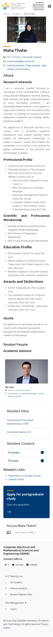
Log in (13, 609)
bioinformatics (22, 69)
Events (14, 461)
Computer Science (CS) (19, 432)
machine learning (15, 65)
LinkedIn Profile (16, 479)
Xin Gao (9, 387)
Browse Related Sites (21, 594)
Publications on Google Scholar (24, 475)
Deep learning (33, 65)
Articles (14, 452)
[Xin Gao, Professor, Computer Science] (26, 371)
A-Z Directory (12, 576)
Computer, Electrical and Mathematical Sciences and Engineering (38, 6)
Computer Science (31, 57)
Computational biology (28, 394)
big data (18, 396)
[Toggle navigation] (49, 6)
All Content (16, 582)
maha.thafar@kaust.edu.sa (20, 61)
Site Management (14, 603)
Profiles (16, 14)
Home (6, 14)
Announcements (18, 588)
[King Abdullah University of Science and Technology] (13, 6)
